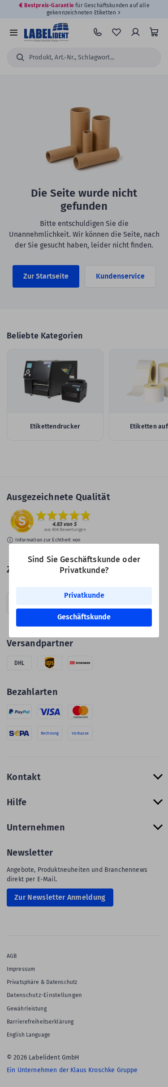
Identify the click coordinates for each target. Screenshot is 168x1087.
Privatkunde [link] (84, 595)
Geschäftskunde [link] (84, 617)
